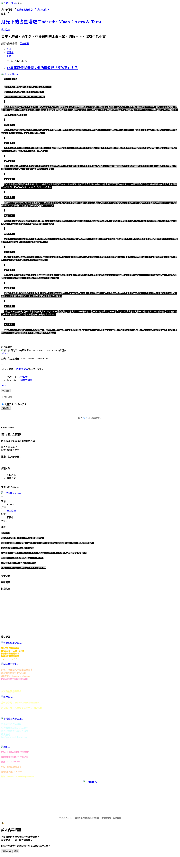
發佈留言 (6, 408)
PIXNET (69, 818)
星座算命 (23, 377)
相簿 (9, 49)
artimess (4, 353)
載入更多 (6, 391)
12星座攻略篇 (25, 380)
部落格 (10, 52)
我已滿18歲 (7, 851)
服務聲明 (117, 818)
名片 (9, 56)
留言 (25, 369)
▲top (3, 385)
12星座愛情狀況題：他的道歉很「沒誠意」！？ (42, 68)
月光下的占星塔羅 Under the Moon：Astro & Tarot (51, 21)
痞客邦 (19, 369)
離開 (16, 851)
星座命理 (24, 43)
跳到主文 (5, 29)
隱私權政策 (106, 818)
